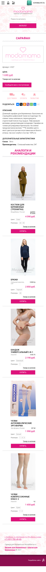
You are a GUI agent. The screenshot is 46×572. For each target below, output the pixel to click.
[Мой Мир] (34, 104)
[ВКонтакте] (17, 104)
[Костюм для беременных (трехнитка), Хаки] (23, 182)
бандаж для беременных (15, 547)
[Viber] (27, 104)
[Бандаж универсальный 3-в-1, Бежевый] (23, 327)
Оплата (23, 98)
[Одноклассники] (24, 104)
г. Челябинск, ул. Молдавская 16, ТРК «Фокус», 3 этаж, (23, 538)
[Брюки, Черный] (23, 257)
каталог (23, 26)
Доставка (12, 98)
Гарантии (34, 98)
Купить (23, 231)
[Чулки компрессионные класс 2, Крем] (23, 471)
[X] (21, 104)
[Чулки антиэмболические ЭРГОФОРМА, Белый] (23, 398)
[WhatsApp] (31, 104)
